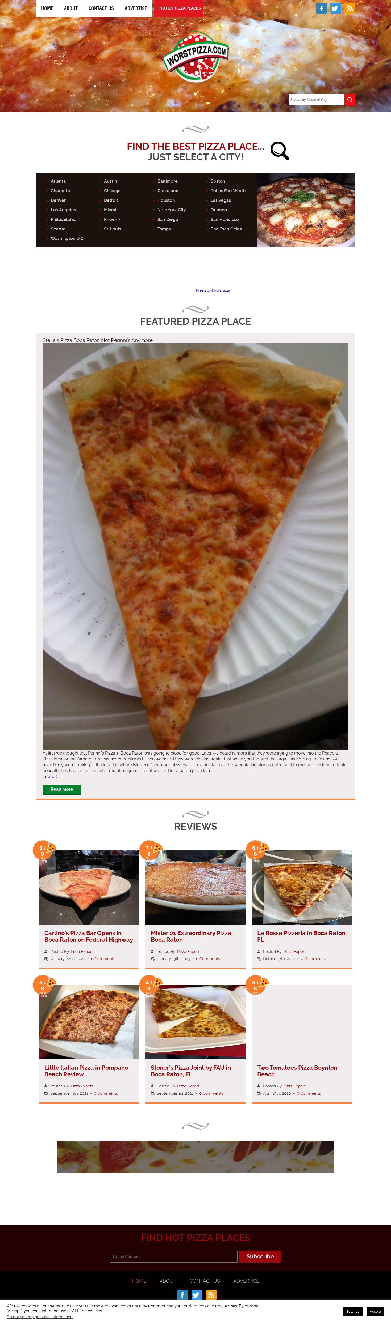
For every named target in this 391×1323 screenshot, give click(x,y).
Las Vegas (221, 200)
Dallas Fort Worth (228, 190)
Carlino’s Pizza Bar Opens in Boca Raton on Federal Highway (88, 936)
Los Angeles (63, 209)
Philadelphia (63, 219)
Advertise (136, 8)
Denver (58, 200)
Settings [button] (352, 1311)
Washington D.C (67, 238)
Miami (110, 209)
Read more (62, 789)
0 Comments (103, 958)
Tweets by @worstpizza (213, 290)
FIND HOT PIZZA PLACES (178, 8)
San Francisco (225, 219)
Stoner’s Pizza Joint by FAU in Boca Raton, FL (191, 1071)
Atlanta (58, 181)
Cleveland (167, 190)
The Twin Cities (226, 229)
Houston (166, 200)
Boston (218, 181)
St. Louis (112, 229)
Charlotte (60, 190)
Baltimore (167, 181)
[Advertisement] (195, 272)
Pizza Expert (82, 951)
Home (47, 8)
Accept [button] (375, 1311)
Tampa (164, 229)
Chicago (112, 190)
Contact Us (101, 8)
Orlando (219, 209)
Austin (110, 181)
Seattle (58, 229)
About (71, 8)
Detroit (111, 200)
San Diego (167, 219)
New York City (171, 209)
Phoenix (112, 219)
